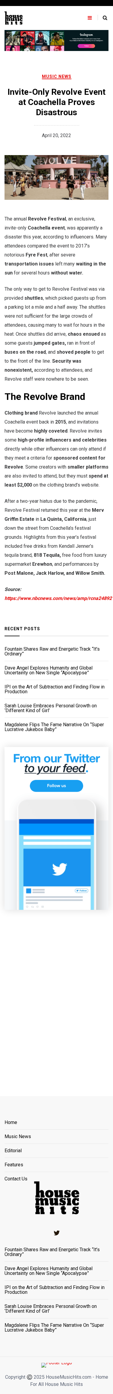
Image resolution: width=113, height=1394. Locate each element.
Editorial (13, 1150)
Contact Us (16, 1179)
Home (11, 1122)
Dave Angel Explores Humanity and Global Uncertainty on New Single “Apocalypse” (49, 670)
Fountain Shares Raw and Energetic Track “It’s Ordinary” (52, 651)
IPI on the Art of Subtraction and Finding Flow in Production (55, 689)
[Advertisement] (56, 995)
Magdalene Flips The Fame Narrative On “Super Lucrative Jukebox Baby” (54, 727)
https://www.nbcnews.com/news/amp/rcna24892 (58, 598)
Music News (56, 76)
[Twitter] (56, 1233)
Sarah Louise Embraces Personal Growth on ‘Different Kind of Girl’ (51, 708)
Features (14, 1165)
